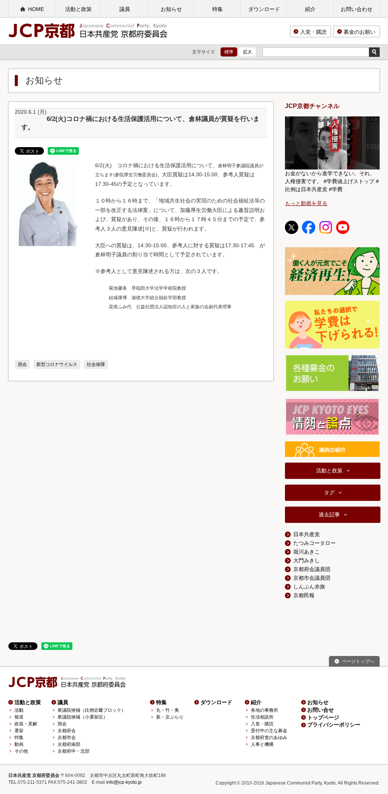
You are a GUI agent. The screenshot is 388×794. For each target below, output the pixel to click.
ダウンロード (264, 9)
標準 (228, 52)
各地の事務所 (264, 710)
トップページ (323, 717)
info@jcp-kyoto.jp (124, 782)
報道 (18, 717)
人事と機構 (262, 744)
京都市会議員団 (311, 578)
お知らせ (171, 9)
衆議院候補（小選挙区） (83, 717)
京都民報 (303, 595)
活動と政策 (78, 9)
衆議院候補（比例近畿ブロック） (92, 710)
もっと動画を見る (306, 203)
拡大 (247, 52)
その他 (21, 751)
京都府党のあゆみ (269, 737)
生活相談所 (262, 717)
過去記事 (329, 515)
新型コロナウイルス (56, 364)
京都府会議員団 (311, 569)
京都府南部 (69, 744)
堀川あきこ (306, 552)
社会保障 (96, 364)
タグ (329, 493)
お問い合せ (320, 710)
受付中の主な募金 (269, 730)
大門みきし (306, 560)
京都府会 (67, 730)
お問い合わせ (356, 9)
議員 (124, 9)
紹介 (310, 9)
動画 (18, 744)
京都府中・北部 (73, 751)
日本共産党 (306, 534)
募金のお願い (359, 32)
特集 (217, 9)
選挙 (18, 730)
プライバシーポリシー (333, 725)
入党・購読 (313, 32)
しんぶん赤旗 (309, 587)
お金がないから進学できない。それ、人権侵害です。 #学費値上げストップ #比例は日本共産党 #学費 (332, 181)
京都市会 (67, 737)
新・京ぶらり (169, 717)
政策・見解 (25, 724)
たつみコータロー (314, 543)
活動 (18, 710)
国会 (22, 364)
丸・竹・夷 (167, 710)
